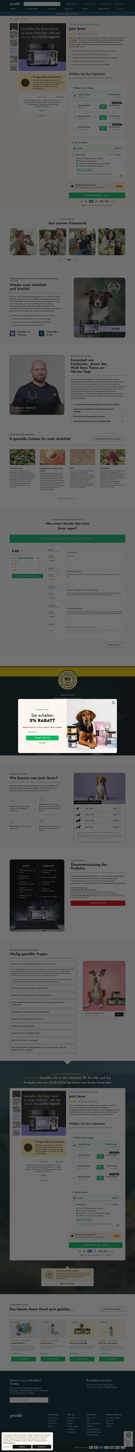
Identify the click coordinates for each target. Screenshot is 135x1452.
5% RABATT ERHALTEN (42, 738)
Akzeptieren (42, 1447)
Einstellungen (7, 1447)
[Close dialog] (113, 702)
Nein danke (42, 743)
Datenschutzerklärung (9, 1443)
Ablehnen (22, 1447)
